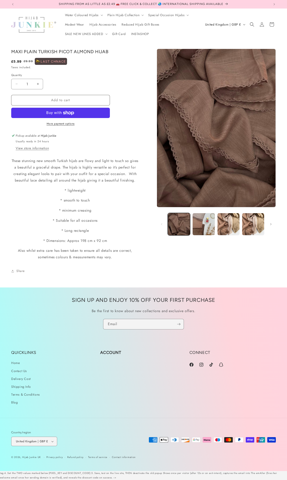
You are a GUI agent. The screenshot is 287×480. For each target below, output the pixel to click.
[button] (83, 15)
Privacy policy (54, 457)
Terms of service (97, 457)
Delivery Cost (21, 379)
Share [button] (20, 271)
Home (15, 363)
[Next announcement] (274, 4)
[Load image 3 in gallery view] (228, 224)
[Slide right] (271, 224)
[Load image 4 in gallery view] (253, 224)
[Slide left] (162, 224)
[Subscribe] (179, 324)
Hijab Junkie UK (31, 457)
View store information (32, 148)
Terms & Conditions (25, 394)
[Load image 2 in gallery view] (203, 224)
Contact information (124, 457)
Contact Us (19, 371)
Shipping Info (21, 386)
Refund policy (75, 457)
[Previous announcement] (13, 4)
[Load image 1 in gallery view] (179, 224)
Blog (14, 402)
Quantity (16, 75)
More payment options (61, 124)
